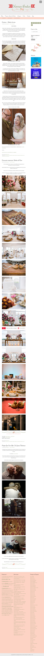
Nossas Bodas (22, 7)
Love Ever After (15, 453)
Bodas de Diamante (33, 596)
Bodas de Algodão (11, 583)
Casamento (3, 156)
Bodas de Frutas (6, 592)
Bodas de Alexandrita (33, 580)
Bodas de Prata (32, 624)
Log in (32, 654)
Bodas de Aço (32, 577)
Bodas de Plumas (32, 621)
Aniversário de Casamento (8, 155)
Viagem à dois (32, 650)
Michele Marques (7, 437)
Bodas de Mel (32, 612)
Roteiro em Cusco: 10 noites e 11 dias (19, 576)
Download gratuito (6, 606)
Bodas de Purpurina (33, 627)
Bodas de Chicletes (33, 588)
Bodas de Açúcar (7, 584)
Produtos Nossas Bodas (33, 643)
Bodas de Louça (32, 606)
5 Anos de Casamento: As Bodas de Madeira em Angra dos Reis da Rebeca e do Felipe (19, 615)
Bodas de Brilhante (33, 586)
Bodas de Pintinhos (33, 618)
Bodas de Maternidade (33, 611)
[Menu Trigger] (40, 2)
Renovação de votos (6, 613)
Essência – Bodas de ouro (8, 22)
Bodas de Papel (5, 594)
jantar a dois (4, 611)
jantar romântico (9, 611)
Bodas (13, 155)
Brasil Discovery (4, 152)
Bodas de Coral (32, 592)
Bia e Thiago (32, 576)
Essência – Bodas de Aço (17, 628)
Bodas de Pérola (32, 617)
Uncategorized (32, 649)
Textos (31, 648)
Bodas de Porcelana (33, 623)
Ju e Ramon (31, 642)
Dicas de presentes (8, 605)
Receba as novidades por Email (35, 36)
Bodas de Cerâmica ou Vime (34, 587)
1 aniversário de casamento (7, 576)
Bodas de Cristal (32, 595)
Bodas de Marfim (32, 608)
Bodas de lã (10, 592)
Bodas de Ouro (7, 154)
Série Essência (7, 156)
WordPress (29, 654)
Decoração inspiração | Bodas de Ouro (12, 160)
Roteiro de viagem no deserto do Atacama (20, 612)
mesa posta (7, 612)
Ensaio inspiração (32, 639)
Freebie (10, 609)
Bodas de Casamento (17, 155)
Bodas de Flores (32, 601)
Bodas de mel (7, 593)
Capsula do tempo (32, 634)
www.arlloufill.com (10, 152)
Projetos (6, 567)
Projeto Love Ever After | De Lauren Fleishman (13, 445)
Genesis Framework (25, 654)
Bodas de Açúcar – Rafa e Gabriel (18, 611)
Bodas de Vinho (32, 632)
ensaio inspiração (5, 609)
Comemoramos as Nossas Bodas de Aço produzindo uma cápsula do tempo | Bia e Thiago (20, 622)
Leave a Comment (12, 447)
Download (31, 638)
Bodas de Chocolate (33, 590)
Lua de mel (3, 612)
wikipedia (14, 152)
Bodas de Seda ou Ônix (33, 628)
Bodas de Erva (32, 597)
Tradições (15, 605)
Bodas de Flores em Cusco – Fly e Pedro (19, 581)
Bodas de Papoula (10, 594)
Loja (33, 16)
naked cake (11, 612)
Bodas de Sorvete (32, 629)
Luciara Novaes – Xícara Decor (9, 436)
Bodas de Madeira (32, 607)
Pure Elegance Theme (19, 654)
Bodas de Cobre (32, 591)
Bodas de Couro (32, 593)
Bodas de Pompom (33, 622)
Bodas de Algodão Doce (33, 582)
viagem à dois (6, 615)
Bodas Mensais (32, 633)
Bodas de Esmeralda (33, 598)
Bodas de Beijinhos (33, 585)
